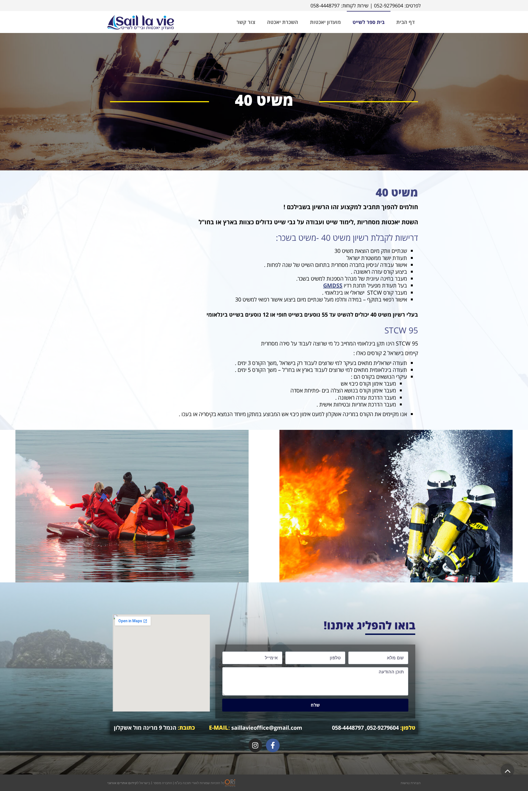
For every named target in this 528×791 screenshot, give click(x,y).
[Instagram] (255, 745)
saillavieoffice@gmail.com (255, 727)
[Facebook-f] (273, 745)
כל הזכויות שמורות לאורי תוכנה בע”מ (199, 783)
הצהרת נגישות (411, 783)
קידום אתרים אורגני (122, 783)
